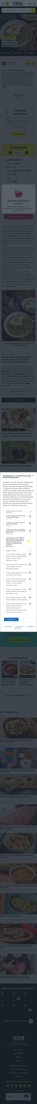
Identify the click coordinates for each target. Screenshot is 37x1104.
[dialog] (18, 552)
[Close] (33, 476)
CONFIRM (11, 619)
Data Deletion (8, 626)
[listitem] (18, 511)
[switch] (29, 516)
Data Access (19, 626)
